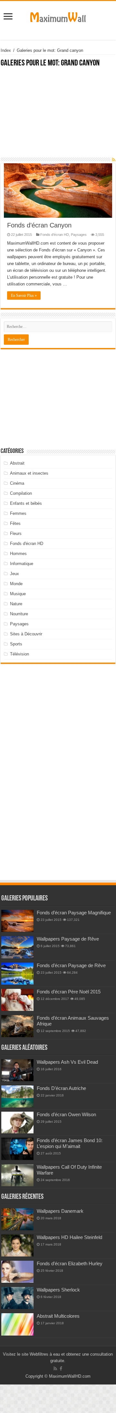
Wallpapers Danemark (60, 1211)
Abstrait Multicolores (58, 1316)
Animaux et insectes (29, 473)
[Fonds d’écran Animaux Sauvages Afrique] (17, 1026)
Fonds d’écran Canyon (39, 225)
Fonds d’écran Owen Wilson (66, 1114)
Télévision (19, 654)
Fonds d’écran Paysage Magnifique (74, 912)
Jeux (14, 573)
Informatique (21, 563)
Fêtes (15, 523)
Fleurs (16, 533)
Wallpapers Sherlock (58, 1289)
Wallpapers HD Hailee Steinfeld (69, 1237)
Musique (18, 593)
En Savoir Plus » (24, 295)
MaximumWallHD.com (70, 1376)
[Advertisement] (58, 116)
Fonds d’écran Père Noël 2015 (69, 991)
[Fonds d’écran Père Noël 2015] (17, 1000)
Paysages (79, 235)
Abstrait (17, 463)
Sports (16, 644)
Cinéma (17, 483)
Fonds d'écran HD (54, 235)
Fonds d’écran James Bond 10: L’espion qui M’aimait (69, 1143)
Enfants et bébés (26, 503)
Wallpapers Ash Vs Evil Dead (67, 1062)
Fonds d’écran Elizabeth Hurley (69, 1263)
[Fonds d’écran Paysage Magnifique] (17, 921)
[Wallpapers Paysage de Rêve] (17, 947)
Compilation (21, 493)
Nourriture (19, 613)
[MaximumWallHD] (58, 16)
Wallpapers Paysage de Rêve (68, 939)
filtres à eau (49, 1354)
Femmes (18, 513)
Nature (16, 603)
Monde (16, 583)
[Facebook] (61, 1368)
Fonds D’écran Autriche (61, 1088)
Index (6, 50)
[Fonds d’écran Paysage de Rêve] (17, 974)
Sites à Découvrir (26, 633)
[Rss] (55, 1368)
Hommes (18, 553)
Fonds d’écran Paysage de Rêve (71, 965)
